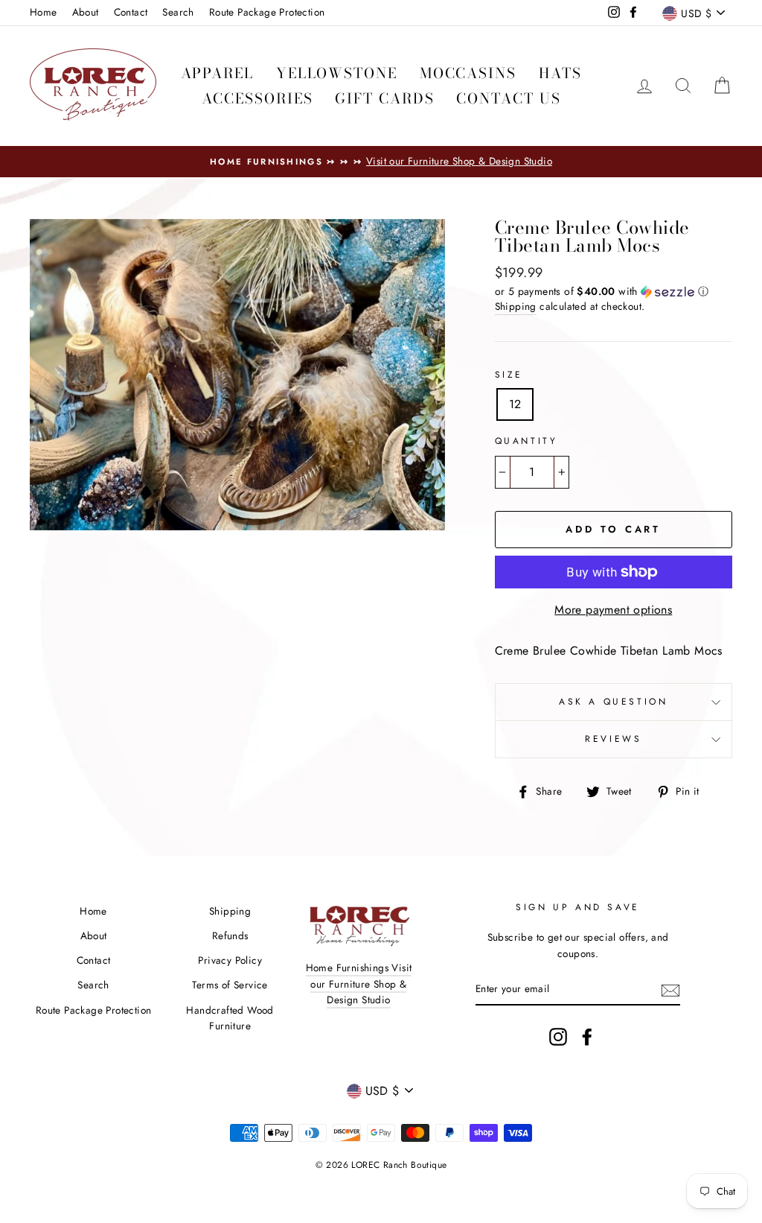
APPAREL (217, 73)
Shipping (516, 306)
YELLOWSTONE (336, 73)
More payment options (613, 609)
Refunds (230, 935)
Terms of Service (229, 984)
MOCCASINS (468, 73)
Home (43, 11)
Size (509, 374)
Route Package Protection (267, 11)
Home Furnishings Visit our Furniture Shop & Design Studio (359, 984)
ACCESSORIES (257, 98)
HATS (560, 73)
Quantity (526, 441)
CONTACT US (508, 98)
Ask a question (613, 701)
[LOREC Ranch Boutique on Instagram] (558, 1037)
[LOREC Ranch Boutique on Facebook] (587, 1037)
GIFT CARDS (384, 98)
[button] (613, 291)
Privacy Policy (230, 960)
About (85, 11)
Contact (131, 11)
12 (515, 404)
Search (177, 11)
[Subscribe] (670, 989)
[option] (381, 161)
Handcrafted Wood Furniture (229, 1018)
